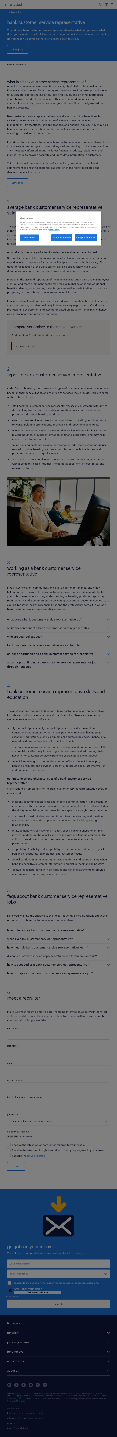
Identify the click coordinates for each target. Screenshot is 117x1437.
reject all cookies (62, 237)
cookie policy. (54, 230)
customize (29, 237)
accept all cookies (85, 237)
